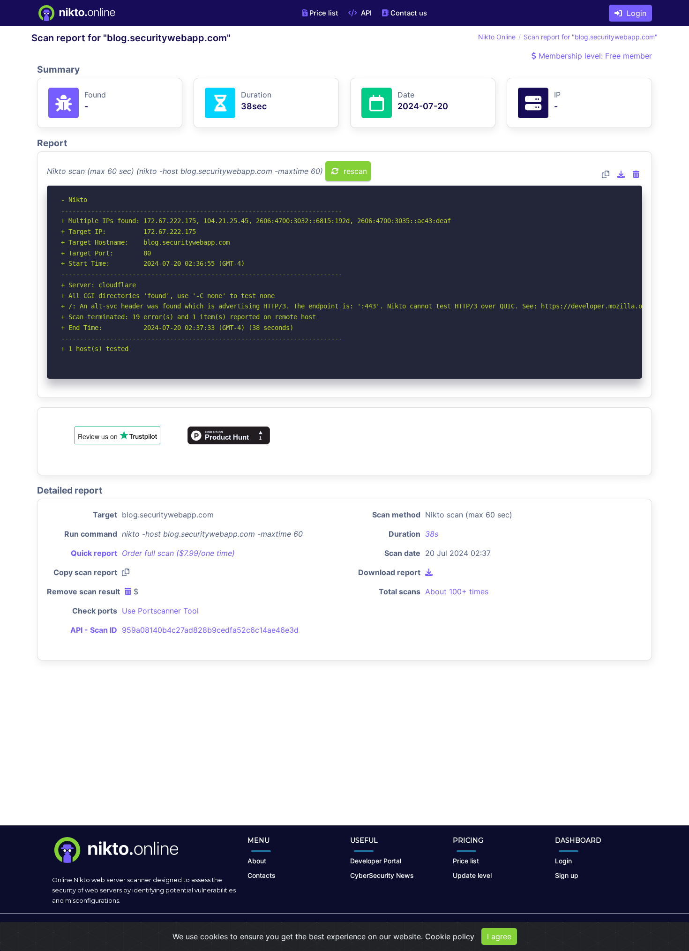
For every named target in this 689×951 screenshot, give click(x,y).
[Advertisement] (344, 750)
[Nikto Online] (76, 13)
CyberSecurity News (382, 875)
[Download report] (621, 174)
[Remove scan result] (636, 174)
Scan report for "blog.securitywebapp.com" (591, 37)
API (365, 13)
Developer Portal (375, 861)
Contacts (261, 875)
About (256, 861)
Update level (472, 875)
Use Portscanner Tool (160, 610)
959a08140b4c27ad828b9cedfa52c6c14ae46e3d (210, 630)
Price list (323, 13)
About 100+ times (456, 591)
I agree (499, 936)
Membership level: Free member (594, 55)
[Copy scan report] (605, 174)
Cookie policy (449, 936)
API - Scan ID (93, 630)
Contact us (408, 13)
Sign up (566, 875)
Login (634, 13)
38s (431, 534)
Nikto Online (497, 37)
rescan (354, 171)
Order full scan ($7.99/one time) (178, 553)
